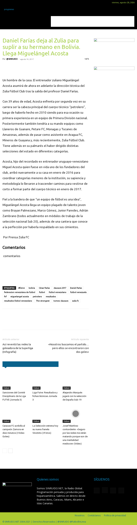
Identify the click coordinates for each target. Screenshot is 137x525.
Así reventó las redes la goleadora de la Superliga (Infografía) (17, 348)
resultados (51, 296)
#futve (21, 288)
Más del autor (47, 364)
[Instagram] (11, 2)
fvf (5, 296)
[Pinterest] (22, 67)
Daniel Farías (76, 288)
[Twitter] (17, 2)
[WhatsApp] (30, 67)
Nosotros (79, 515)
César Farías (44, 288)
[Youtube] (23, 2)
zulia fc (75, 301)
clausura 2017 (60, 288)
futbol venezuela (78, 292)
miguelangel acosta (20, 296)
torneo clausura (61, 301)
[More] (47, 67)
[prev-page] (4, 451)
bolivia (32, 288)
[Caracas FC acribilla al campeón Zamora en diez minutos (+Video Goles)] (15, 414)
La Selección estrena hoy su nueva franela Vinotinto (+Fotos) (45, 429)
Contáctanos (94, 515)
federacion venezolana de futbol (19, 292)
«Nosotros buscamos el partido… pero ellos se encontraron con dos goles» (68, 348)
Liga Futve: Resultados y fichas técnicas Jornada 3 (44, 396)
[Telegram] (38, 67)
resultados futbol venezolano (18, 301)
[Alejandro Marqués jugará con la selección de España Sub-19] (76, 381)
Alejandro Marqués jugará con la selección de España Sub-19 (74, 396)
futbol (42, 292)
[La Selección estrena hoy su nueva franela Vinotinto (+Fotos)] (45, 414)
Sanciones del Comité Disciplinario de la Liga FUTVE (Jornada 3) (14, 396)
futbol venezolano (57, 292)
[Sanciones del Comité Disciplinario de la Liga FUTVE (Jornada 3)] (15, 381)
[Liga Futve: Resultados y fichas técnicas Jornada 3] (45, 381)
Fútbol (6, 388)
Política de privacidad (115, 515)
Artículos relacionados (19, 364)
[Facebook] (5, 2)
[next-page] (10, 451)
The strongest (43, 301)
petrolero (37, 296)
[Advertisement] (92, 21)
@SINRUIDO (12, 59)
